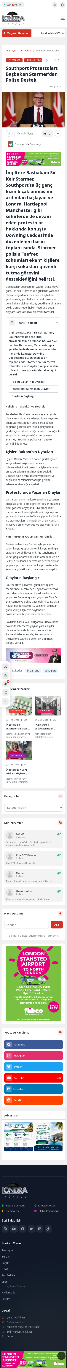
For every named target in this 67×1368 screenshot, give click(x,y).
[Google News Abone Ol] (25, 133)
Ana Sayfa (11, 50)
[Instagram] (5, 1229)
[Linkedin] (39, 1229)
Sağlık (5, 1263)
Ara (56, 924)
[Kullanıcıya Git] (9, 835)
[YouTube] (14, 1229)
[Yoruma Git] (59, 834)
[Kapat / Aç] (5, 701)
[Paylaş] (9, 133)
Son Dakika (8, 1275)
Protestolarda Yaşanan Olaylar (31, 389)
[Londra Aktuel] (13, 18)
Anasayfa (7, 1250)
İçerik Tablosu (27, 323)
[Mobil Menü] (62, 18)
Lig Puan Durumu (16, 1286)
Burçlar (6, 1256)
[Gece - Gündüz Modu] (55, 6)
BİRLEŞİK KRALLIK (36, 59)
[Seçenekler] (58, 133)
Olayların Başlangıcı (24, 396)
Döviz (5, 1269)
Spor (4, 1281)
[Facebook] (22, 1229)
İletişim (6, 1299)
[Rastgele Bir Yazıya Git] (5, 667)
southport (50, 670)
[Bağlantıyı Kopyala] (47, 60)
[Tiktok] (48, 1229)
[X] (31, 1229)
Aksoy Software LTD (33, 1363)
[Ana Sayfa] (5, 675)
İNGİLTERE (33, 670)
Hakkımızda (8, 1292)
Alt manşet (26, 50)
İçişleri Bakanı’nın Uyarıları (28, 381)
